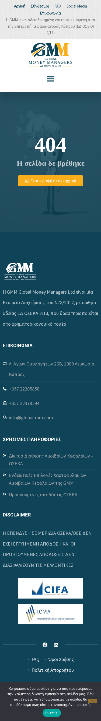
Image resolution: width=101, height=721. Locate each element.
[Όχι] (92, 701)
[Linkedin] (56, 645)
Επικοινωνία (50, 13)
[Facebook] (45, 645)
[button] (50, 78)
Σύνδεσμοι (40, 6)
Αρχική (19, 6)
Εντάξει (51, 713)
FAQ (57, 6)
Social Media (77, 6)
